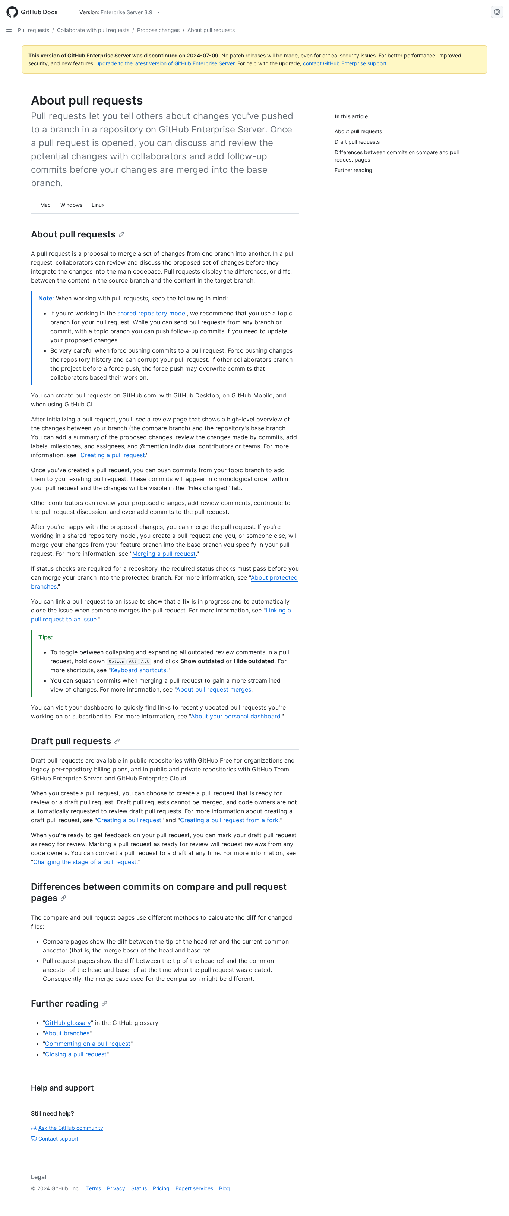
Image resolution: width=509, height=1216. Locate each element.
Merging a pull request (164, 553)
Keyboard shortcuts (138, 670)
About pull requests (211, 30)
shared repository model (152, 313)
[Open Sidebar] (9, 30)
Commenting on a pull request (87, 1043)
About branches (67, 1033)
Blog (224, 1188)
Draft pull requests (71, 741)
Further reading (64, 1003)
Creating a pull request (112, 455)
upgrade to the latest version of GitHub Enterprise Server (165, 63)
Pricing (161, 1188)
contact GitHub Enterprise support (344, 63)
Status (139, 1188)
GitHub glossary (68, 1022)
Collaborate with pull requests (93, 30)
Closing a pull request (76, 1054)
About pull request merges (213, 689)
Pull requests (33, 30)
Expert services (194, 1188)
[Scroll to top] (492, 1199)
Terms (93, 1188)
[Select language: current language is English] (497, 12)
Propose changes (158, 30)
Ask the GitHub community (70, 1128)
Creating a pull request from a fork (229, 820)
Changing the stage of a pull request (84, 862)
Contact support (58, 1138)
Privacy (116, 1188)
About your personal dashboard (236, 716)
